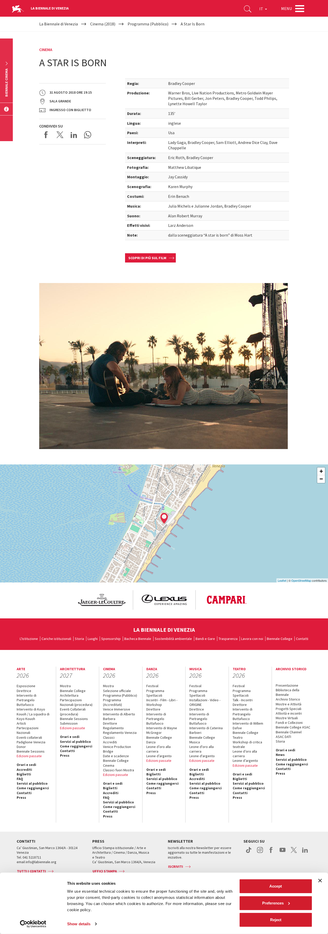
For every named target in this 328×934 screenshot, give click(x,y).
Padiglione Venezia (31, 742)
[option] (101, 600)
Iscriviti (175, 866)
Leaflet (282, 580)
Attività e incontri (289, 713)
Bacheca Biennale (137, 638)
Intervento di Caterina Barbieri (206, 730)
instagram (260, 853)
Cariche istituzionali (56, 638)
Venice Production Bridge (117, 749)
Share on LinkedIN (74, 135)
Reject (275, 920)
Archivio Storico (288, 699)
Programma (155, 690)
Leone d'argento (202, 756)
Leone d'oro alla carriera (201, 749)
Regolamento (113, 728)
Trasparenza (228, 638)
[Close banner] (320, 880)
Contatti (302, 638)
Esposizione (26, 686)
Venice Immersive (116, 709)
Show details (78, 924)
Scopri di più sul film (147, 258)
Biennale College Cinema (116, 762)
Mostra (65, 686)
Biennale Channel (289, 732)
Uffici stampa (105, 871)
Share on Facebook (46, 135)
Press (21, 797)
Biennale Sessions (31, 751)
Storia (79, 638)
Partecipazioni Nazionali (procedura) (76, 702)
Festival (152, 686)
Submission (69, 723)
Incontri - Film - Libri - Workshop (161, 702)
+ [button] (321, 471)
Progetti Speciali (288, 708)
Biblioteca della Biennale (287, 692)
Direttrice (24, 690)
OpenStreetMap (301, 580)
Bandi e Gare (205, 638)
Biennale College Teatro (245, 735)
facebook (271, 853)
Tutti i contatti (31, 871)
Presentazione (287, 685)
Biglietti (24, 774)
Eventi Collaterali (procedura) (73, 711)
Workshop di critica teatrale (247, 744)
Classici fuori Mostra (118, 770)
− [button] (321, 479)
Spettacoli (154, 695)
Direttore (110, 723)
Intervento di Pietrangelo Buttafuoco (26, 700)
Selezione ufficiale (117, 690)
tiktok (248, 853)
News (280, 754)
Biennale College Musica (202, 739)
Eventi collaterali (29, 737)
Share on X (60, 135)
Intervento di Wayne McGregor (161, 730)
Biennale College (279, 638)
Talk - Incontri (243, 700)
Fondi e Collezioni (289, 722)
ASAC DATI (283, 736)
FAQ (20, 778)
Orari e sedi (26, 764)
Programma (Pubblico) (120, 695)
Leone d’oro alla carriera (158, 749)
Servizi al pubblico (32, 783)
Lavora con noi (252, 638)
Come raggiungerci (33, 788)
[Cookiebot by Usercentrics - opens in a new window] (33, 924)
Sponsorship (111, 638)
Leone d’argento (159, 756)
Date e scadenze (116, 756)
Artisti (21, 723)
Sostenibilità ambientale (173, 638)
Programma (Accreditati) (112, 702)
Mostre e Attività (288, 704)
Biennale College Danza (159, 739)
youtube (282, 853)
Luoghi (93, 638)
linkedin (305, 853)
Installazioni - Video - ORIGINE (204, 702)
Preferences (273, 903)
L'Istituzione (29, 638)
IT (261, 8)
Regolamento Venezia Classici (120, 735)
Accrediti (24, 769)
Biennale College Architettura (73, 693)
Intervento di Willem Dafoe (248, 725)
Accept (275, 886)
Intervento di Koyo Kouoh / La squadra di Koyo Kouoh (33, 714)
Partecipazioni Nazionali (27, 730)
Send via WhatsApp (88, 135)
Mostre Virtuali (287, 718)
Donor (21, 746)
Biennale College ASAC (293, 727)
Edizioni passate (29, 756)
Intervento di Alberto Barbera (119, 716)
